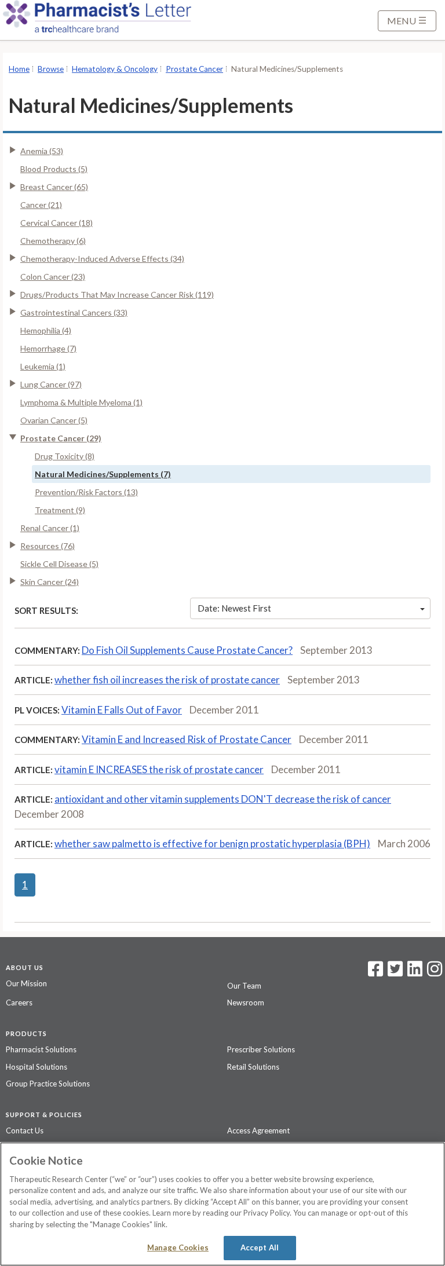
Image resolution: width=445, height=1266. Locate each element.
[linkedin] (414, 972)
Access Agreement (258, 1130)
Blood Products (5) (53, 169)
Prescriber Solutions (261, 1049)
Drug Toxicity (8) (64, 456)
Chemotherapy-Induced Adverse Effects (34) (102, 259)
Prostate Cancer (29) (60, 438)
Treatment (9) (60, 510)
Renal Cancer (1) (49, 528)
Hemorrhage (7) (48, 348)
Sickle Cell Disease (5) (59, 564)
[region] (222, 1204)
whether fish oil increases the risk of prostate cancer (167, 680)
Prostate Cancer (194, 69)
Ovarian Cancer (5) (53, 420)
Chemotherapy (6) (53, 241)
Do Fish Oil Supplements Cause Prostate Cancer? (187, 650)
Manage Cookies (178, 1247)
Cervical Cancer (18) (56, 223)
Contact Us (24, 1130)
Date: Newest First (234, 608)
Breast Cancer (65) (54, 187)
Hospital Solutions (36, 1066)
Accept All (259, 1247)
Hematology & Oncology (115, 69)
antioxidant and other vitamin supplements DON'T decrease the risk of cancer (222, 799)
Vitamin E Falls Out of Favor (121, 710)
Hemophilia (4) (45, 330)
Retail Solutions (253, 1066)
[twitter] (394, 972)
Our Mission (26, 983)
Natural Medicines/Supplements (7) (103, 474)
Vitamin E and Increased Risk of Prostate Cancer (186, 739)
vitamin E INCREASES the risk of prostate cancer (159, 769)
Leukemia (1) (42, 366)
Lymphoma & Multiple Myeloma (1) (81, 402)
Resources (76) (47, 546)
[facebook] (375, 972)
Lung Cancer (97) (51, 384)
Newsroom (245, 1002)
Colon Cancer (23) (52, 276)
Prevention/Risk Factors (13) (86, 492)
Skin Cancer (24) (49, 582)
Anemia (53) (41, 151)
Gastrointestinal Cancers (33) (73, 312)
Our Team (244, 985)
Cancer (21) (41, 205)
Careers (19, 1002)
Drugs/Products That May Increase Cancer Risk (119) (117, 294)
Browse (51, 69)
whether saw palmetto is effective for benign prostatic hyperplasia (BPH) (212, 843)
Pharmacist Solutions (41, 1049)
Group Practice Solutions (48, 1083)
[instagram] (434, 972)
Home (19, 69)
